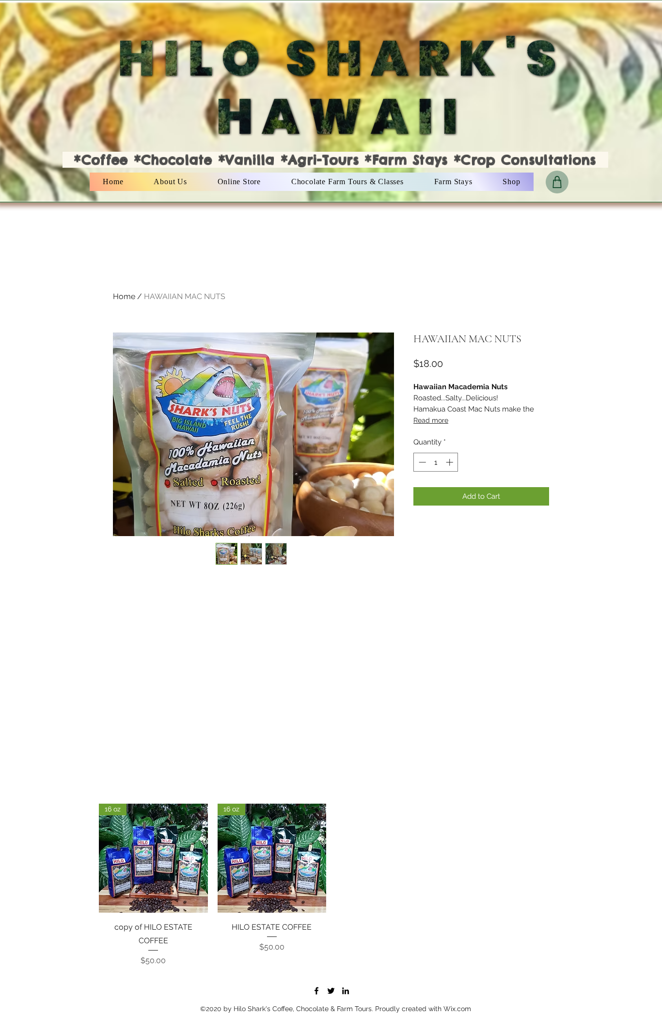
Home (124, 296)
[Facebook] (316, 991)
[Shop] (557, 182)
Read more (430, 420)
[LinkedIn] (345, 991)
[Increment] (450, 462)
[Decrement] (421, 462)
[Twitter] (331, 991)
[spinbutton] (436, 462)
